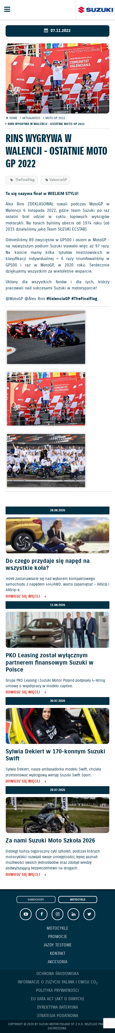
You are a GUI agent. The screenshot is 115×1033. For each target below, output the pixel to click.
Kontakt (57, 954)
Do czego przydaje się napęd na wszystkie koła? (48, 564)
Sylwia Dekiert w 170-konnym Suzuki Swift (55, 755)
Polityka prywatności (57, 990)
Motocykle (77, 900)
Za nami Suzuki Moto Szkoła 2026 (50, 841)
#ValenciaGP (58, 299)
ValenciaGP (58, 180)
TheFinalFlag (24, 180)
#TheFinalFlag (84, 299)
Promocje (57, 937)
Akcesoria (57, 962)
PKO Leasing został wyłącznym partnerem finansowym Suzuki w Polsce (50, 663)
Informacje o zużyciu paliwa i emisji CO (58, 982)
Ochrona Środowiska (57, 974)
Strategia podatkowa (57, 1016)
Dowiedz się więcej (23, 597)
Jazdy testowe (58, 945)
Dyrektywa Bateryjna (57, 1007)
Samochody (36, 900)
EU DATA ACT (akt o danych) (57, 999)
